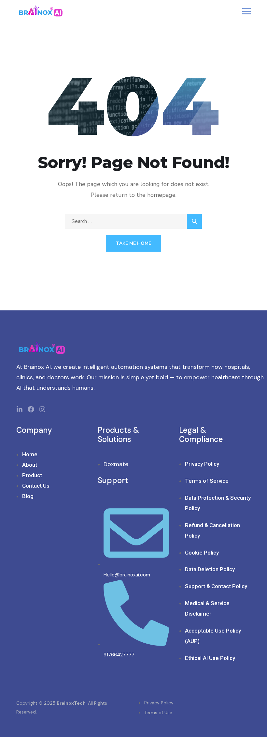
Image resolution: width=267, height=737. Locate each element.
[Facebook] (31, 409)
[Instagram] (42, 409)
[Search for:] (133, 221)
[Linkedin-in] (19, 409)
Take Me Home (133, 243)
